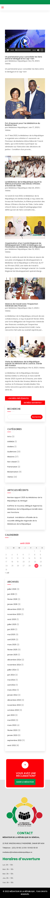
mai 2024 (11, 680)
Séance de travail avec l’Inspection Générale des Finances (21, 305)
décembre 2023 (14, 700)
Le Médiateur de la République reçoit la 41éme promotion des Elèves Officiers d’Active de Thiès (23, 184)
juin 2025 (11, 629)
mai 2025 (11, 634)
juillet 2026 (11, 589)
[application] (25, 41)
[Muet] (38, 50)
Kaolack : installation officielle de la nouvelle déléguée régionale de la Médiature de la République (22, 520)
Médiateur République (17, 61)
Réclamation (12, 472)
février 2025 (12, 649)
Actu (9, 436)
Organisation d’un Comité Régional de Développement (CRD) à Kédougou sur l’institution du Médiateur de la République (25, 245)
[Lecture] (8, 50)
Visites (7, 63)
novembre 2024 (14, 664)
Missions (10, 456)
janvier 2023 (12, 735)
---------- (26, 2)
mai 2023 (11, 720)
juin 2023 (11, 715)
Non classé (12, 461)
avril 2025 (11, 639)
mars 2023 (11, 725)
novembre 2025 (14, 614)
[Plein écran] (42, 50)
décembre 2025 (14, 609)
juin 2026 (11, 594)
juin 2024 (11, 675)
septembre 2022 (14, 740)
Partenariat (12, 466)
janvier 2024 (12, 695)
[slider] (23, 50)
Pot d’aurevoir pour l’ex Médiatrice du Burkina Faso (22, 124)
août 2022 (11, 745)
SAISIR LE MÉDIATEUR (25, 782)
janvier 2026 (12, 604)
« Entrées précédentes (18, 398)
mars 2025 (11, 644)
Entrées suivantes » (33, 402)
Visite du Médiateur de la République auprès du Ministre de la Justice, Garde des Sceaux (23, 363)
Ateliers (10, 446)
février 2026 (12, 599)
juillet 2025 (11, 624)
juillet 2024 (11, 669)
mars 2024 (11, 690)
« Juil (7, 573)
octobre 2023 (13, 710)
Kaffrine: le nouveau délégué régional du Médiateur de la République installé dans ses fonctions (24, 509)
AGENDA (10, 441)
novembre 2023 (14, 705)
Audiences (11, 451)
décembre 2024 (14, 659)
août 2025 (11, 619)
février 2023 (12, 730)
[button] (25, 41)
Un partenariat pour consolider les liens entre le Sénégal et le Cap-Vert (23, 57)
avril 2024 (11, 685)
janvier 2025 (12, 654)
